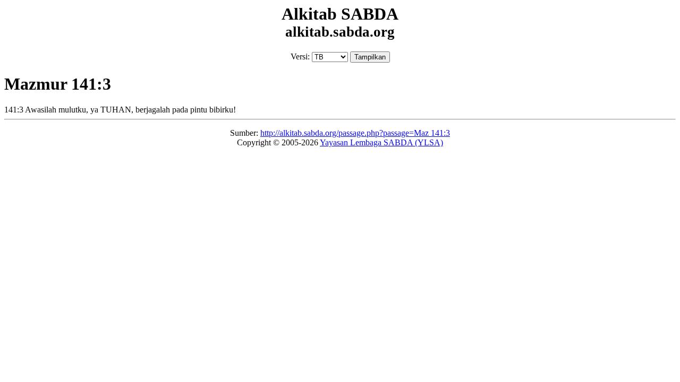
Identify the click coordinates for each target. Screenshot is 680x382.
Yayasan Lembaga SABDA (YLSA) (381, 142)
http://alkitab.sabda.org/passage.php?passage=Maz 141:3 (355, 132)
